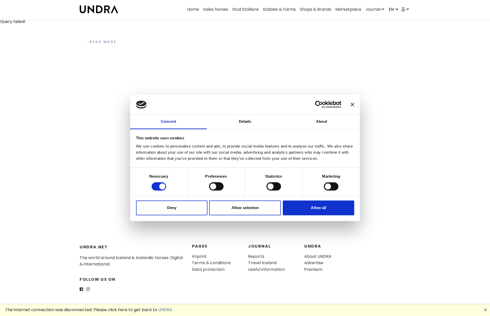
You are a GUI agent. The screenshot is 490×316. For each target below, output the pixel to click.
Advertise (313, 263)
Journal (373, 9)
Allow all (318, 207)
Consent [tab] (168, 121)
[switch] (216, 187)
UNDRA (165, 310)
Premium (313, 269)
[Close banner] (352, 104)
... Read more (100, 42)
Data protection (208, 269)
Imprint (199, 256)
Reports (256, 256)
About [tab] (321, 121)
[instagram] (88, 289)
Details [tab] (245, 121)
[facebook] (81, 289)
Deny (171, 207)
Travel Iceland (262, 263)
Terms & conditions (211, 263)
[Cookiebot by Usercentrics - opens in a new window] (319, 104)
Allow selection (245, 207)
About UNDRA (318, 256)
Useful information (266, 269)
